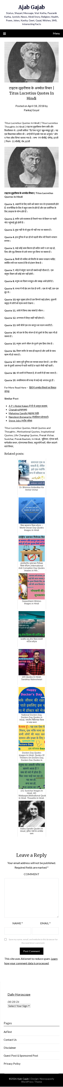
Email (45, 923)
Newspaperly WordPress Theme (37, 1080)
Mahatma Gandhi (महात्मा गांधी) (24, 413)
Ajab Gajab (31, 7)
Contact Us (10, 1039)
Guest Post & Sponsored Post (21, 1055)
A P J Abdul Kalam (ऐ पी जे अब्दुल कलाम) (28, 405)
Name (17, 923)
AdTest (8, 1031)
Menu (56, 33)
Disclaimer (10, 1047)
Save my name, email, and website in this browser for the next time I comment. (33, 941)
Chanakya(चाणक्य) (18, 409)
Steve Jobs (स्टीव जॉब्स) (20, 420)
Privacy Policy (12, 1063)
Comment (31, 874)
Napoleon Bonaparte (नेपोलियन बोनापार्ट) (29, 416)
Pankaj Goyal (31, 110)
